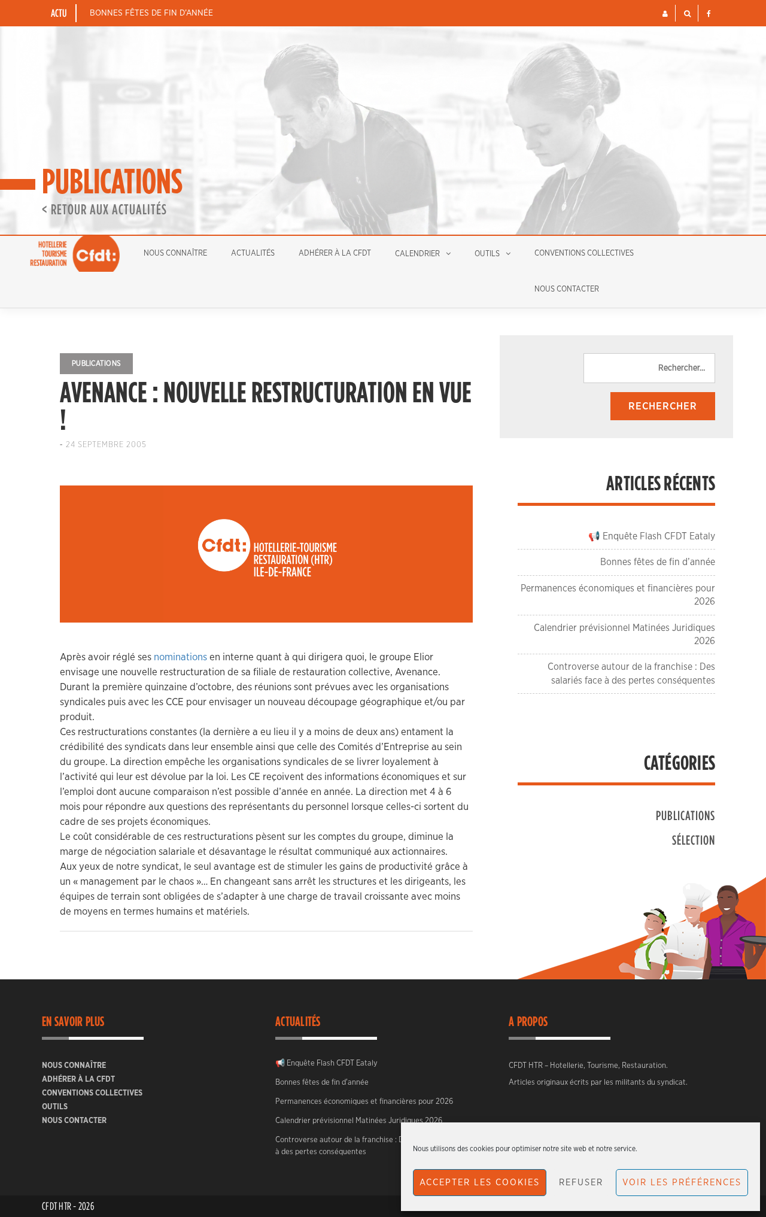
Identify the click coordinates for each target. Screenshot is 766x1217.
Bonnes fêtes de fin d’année (151, 13)
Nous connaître (175, 253)
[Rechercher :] (649, 368)
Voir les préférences (681, 1182)
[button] (665, 13)
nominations (180, 657)
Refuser (581, 1182)
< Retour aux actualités (104, 209)
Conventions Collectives (584, 253)
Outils (487, 254)
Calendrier (417, 254)
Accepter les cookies (480, 1182)
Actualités (253, 253)
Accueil (75, 254)
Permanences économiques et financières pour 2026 (364, 1102)
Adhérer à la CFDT (335, 253)
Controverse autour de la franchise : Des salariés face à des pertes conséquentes (365, 1146)
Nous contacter (566, 289)
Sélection (693, 839)
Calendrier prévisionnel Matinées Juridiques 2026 (358, 1121)
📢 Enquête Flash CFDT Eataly (651, 536)
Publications (96, 363)
